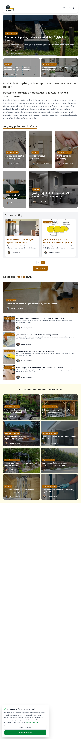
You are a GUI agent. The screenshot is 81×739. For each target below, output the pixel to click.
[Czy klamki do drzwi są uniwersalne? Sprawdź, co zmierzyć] (66, 149)
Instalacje (8, 64)
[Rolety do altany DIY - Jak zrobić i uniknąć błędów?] (59, 433)
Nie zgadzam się (25, 727)
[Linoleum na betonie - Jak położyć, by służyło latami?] (40, 297)
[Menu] (64, 8)
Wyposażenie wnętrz (49, 64)
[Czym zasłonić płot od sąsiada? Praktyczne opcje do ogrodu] (59, 460)
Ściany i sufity (11, 222)
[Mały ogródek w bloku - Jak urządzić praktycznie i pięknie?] (21, 407)
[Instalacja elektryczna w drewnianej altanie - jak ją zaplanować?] (21, 487)
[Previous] (38, 262)
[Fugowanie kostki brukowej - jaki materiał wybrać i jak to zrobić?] (14, 149)
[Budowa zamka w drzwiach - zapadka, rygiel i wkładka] (59, 487)
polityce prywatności (33, 722)
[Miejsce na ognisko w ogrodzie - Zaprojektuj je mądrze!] (21, 433)
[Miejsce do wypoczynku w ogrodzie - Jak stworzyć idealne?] (21, 460)
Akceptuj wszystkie (25, 733)
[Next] (43, 262)
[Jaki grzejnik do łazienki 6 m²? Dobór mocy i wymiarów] (53, 189)
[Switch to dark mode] (74, 8)
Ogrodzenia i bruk (11, 33)
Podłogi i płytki (11, 300)
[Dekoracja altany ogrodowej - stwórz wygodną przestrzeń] (59, 407)
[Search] (69, 8)
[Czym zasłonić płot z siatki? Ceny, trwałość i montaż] (14, 189)
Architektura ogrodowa (12, 406)
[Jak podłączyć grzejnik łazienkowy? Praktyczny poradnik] (40, 149)
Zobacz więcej (40, 268)
